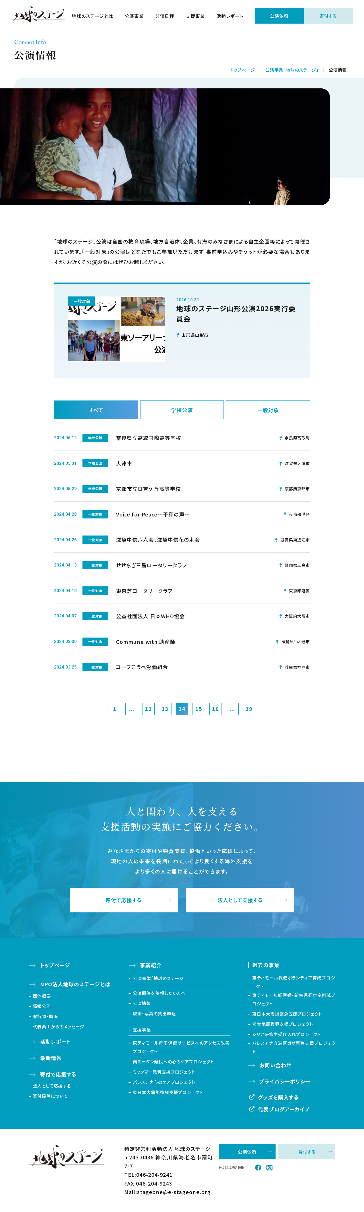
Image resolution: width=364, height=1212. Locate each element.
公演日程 (165, 16)
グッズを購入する (278, 1097)
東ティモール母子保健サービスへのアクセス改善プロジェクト (181, 1047)
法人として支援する (240, 900)
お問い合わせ (275, 1065)
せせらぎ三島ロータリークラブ (151, 565)
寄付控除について (50, 1096)
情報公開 (42, 1006)
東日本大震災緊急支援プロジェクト (287, 1014)
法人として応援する (52, 1086)
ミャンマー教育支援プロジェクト (164, 1072)
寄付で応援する (124, 900)
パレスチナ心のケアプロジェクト (164, 1082)
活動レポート (229, 16)
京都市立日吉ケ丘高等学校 (148, 488)
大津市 (124, 463)
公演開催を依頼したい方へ (159, 993)
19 (249, 708)
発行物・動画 (45, 1016)
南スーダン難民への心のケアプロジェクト (173, 1061)
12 (148, 708)
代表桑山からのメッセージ (58, 1027)
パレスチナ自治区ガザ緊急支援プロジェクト (293, 1047)
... (131, 708)
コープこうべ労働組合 (142, 667)
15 (198, 708)
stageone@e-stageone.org (174, 1192)
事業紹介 (151, 965)
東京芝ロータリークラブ (144, 590)
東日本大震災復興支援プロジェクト (167, 1092)
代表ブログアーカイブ (284, 1109)
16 (215, 708)
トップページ (242, 70)
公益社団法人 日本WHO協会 (150, 616)
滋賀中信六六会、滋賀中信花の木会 (158, 539)
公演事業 (134, 16)
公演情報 (142, 1003)
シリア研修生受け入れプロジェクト (286, 1034)
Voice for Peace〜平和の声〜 (153, 514)
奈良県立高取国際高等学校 (148, 437)
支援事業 (195, 16)
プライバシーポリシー (284, 1081)
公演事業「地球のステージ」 (292, 70)
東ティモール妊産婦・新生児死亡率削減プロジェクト (293, 999)
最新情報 (51, 1057)
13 (165, 708)
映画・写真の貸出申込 (154, 1013)
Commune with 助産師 (145, 641)
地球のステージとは (92, 16)
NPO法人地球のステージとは (75, 984)
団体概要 (42, 996)
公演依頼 (279, 16)
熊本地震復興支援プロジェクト (282, 1024)
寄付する (328, 16)
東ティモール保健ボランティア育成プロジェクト (293, 982)
